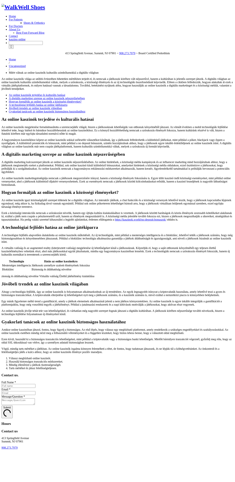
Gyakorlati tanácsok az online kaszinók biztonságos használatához (47, 111)
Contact (13, 36)
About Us (14, 29)
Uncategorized (17, 66)
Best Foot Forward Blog (30, 32)
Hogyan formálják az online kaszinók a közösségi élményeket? (45, 101)
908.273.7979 (127, 53)
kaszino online (17, 39)
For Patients (16, 19)
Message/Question (13, 396)
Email (5, 389)
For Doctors (16, 26)
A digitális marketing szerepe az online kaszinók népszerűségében (47, 98)
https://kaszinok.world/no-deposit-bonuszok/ (140, 219)
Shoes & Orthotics (34, 22)
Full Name (8, 382)
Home (12, 16)
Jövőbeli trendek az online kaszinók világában (35, 108)
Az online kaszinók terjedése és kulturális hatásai (37, 95)
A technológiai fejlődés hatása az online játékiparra (38, 104)
